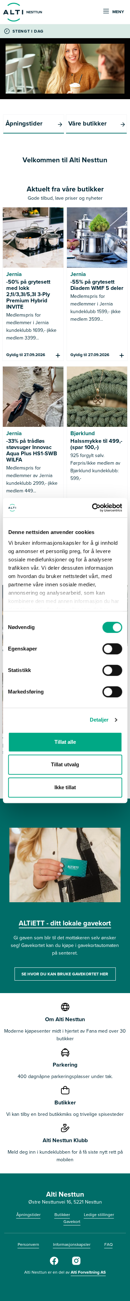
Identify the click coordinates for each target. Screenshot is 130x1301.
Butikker (62, 1215)
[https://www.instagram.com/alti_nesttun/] (76, 1263)
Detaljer (99, 720)
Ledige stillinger (99, 1215)
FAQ (108, 1244)
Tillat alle (65, 742)
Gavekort (71, 1221)
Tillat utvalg (65, 764)
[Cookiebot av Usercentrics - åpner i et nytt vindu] (92, 507)
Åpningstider (28, 1215)
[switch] (112, 648)
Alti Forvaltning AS (88, 1272)
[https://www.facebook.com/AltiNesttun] (54, 1263)
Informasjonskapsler (71, 1244)
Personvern (28, 1244)
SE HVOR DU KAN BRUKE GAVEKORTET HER (64, 974)
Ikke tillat (65, 787)
